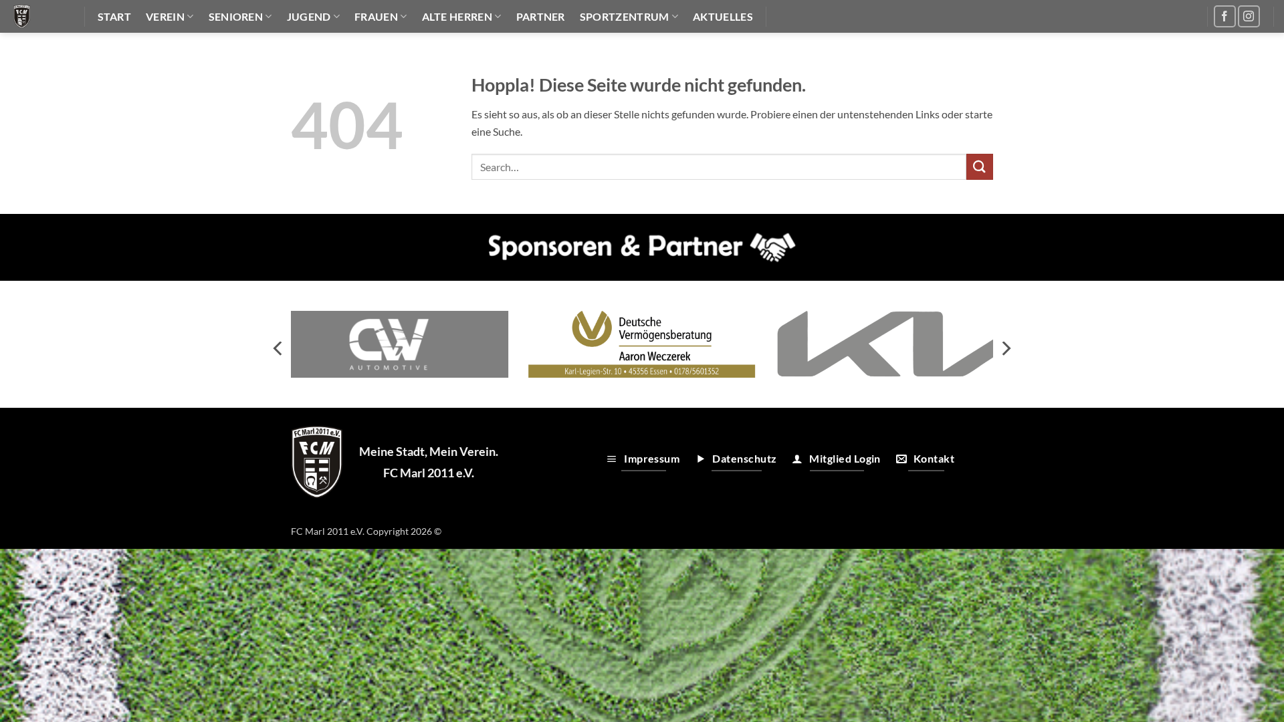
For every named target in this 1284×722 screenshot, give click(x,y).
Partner (540, 16)
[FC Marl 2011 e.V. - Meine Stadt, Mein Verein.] (37, 16)
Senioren (236, 16)
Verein (165, 16)
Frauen (376, 16)
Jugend (309, 16)
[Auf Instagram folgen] (1249, 16)
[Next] (1005, 349)
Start (115, 16)
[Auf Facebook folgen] (1225, 16)
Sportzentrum (624, 16)
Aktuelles (723, 16)
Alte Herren (457, 16)
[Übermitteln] (979, 167)
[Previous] (279, 349)
